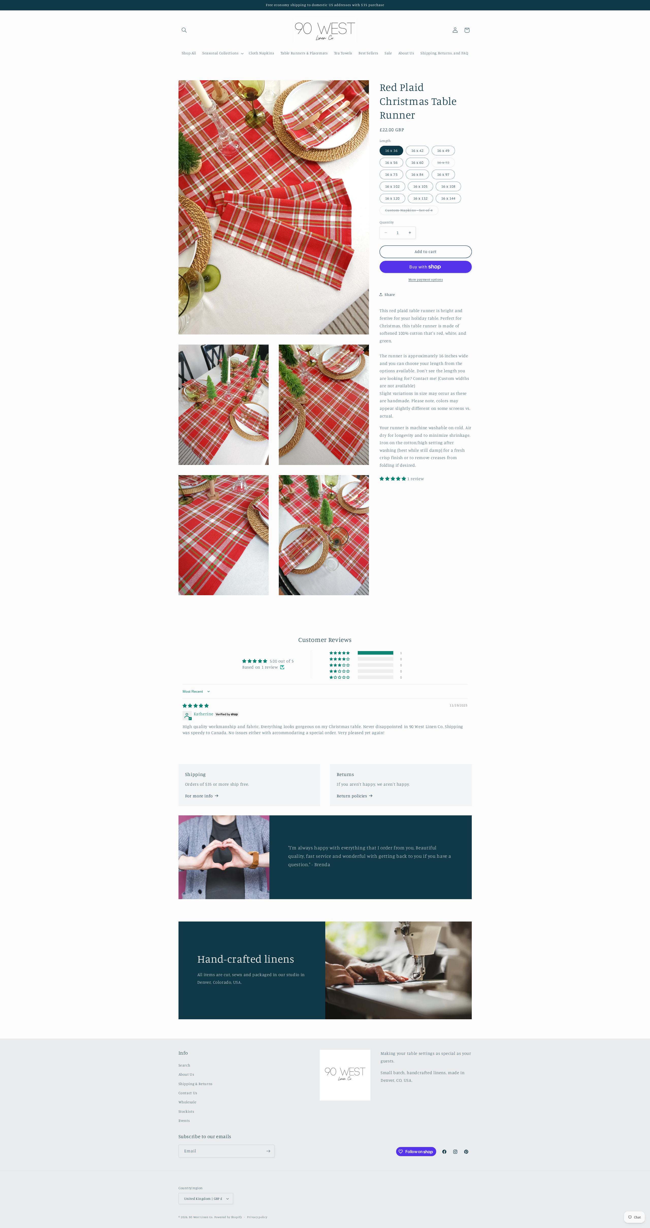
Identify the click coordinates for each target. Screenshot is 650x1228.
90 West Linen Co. (201, 1217)
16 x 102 (392, 186)
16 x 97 (443, 174)
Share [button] (390, 294)
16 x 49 (443, 150)
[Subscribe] (268, 1151)
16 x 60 (417, 162)
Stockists (186, 1111)
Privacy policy (257, 1217)
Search (184, 1065)
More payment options (426, 279)
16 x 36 (391, 150)
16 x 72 (446, 163)
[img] (196, 705)
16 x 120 (392, 198)
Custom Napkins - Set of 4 (411, 211)
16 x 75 (391, 174)
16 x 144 (448, 198)
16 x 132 (420, 198)
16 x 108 (448, 186)
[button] (184, 30)
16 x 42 (417, 150)
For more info (199, 795)
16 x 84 (417, 174)
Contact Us (187, 1093)
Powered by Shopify (228, 1217)
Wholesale (187, 1102)
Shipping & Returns (195, 1083)
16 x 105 (420, 186)
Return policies (352, 795)
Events (184, 1120)
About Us (186, 1074)
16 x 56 (391, 162)
